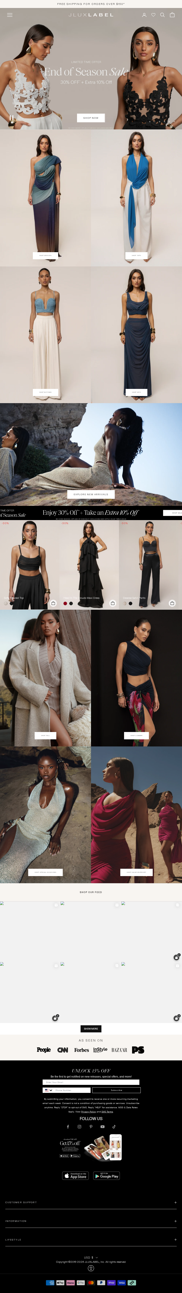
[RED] (66, 603)
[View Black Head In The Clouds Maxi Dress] (89, 564)
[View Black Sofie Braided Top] (29, 564)
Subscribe (116, 1090)
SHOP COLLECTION (91, 118)
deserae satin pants (134, 597)
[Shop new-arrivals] (91, 454)
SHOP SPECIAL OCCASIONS (45, 872)
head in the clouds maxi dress (81, 597)
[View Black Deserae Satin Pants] (148, 564)
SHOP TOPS (136, 255)
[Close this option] (91, 1268)
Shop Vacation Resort (136, 872)
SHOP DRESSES (45, 255)
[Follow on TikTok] (114, 1126)
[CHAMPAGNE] (125, 603)
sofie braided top (14, 597)
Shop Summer (136, 735)
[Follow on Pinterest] (91, 1126)
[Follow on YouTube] (102, 1126)
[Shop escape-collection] (91, 69)
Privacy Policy (88, 1111)
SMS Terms (107, 1111)
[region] (91, 69)
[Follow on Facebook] (68, 1126)
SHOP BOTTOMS (45, 392)
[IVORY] (6, 603)
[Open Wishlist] (153, 15)
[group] (91, 513)
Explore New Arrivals (91, 494)
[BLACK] (12, 603)
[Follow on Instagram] (79, 1126)
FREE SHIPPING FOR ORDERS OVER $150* (91, 4)
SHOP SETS (136, 392)
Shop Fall (45, 735)
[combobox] (48, 1090)
